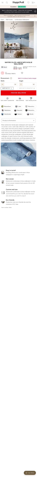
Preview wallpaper (18, 93)
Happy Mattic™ (6, 88)
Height (21, 81)
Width (2, 81)
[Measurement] (11, 78)
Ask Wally (31, 473)
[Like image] (22, 73)
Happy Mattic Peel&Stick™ (26, 88)
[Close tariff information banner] (34, 16)
